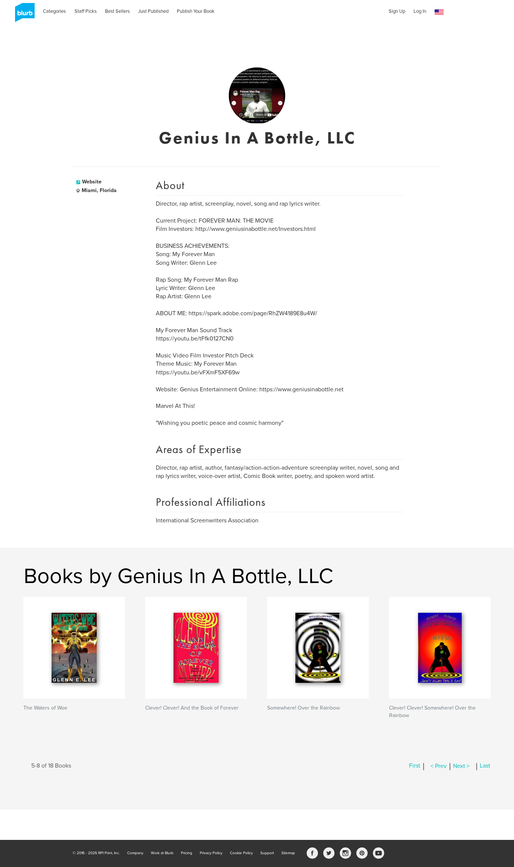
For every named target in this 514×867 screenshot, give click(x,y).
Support (267, 853)
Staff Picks (86, 11)
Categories (54, 11)
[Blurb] (22, 15)
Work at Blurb (162, 853)
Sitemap (288, 853)
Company (135, 853)
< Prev (438, 766)
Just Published (153, 11)
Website (92, 182)
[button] (439, 12)
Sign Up (397, 11)
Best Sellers (117, 11)
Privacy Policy (211, 853)
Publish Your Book (195, 11)
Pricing (186, 853)
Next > (461, 766)
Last (485, 766)
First (414, 766)
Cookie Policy (241, 853)
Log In (420, 11)
